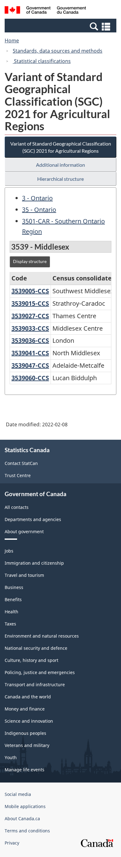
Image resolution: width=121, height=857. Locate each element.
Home (12, 40)
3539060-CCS (30, 378)
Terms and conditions (27, 831)
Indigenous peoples (25, 733)
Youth (11, 757)
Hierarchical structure (60, 179)
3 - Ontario (37, 198)
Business (14, 587)
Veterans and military (27, 745)
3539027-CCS (30, 316)
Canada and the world (28, 697)
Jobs (9, 551)
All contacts (17, 507)
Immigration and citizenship (34, 563)
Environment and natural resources (42, 636)
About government (24, 531)
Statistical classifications (42, 61)
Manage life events (24, 770)
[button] (61, 26)
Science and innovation (29, 721)
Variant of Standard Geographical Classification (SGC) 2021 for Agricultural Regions (60, 147)
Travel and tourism (24, 575)
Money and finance (25, 709)
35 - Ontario (39, 209)
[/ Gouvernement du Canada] (45, 11)
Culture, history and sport (31, 660)
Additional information (60, 165)
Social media (18, 794)
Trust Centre (18, 475)
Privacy (12, 843)
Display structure (30, 261)
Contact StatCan (21, 463)
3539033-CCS (30, 328)
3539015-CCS (30, 303)
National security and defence (36, 648)
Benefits (13, 599)
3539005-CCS (30, 291)
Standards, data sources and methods (57, 50)
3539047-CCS (30, 365)
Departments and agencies (33, 519)
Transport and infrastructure (35, 684)
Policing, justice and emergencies (40, 672)
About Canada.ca (22, 818)
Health (11, 612)
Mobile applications (25, 806)
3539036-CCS (30, 340)
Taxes (10, 624)
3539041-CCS (30, 353)
